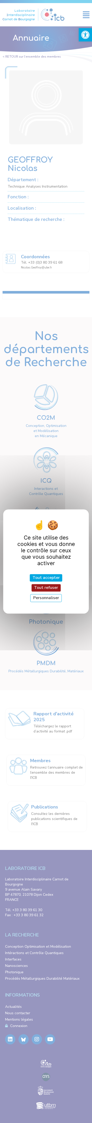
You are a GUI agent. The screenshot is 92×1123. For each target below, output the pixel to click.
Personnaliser (46, 598)
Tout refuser (46, 587)
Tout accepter (46, 577)
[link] (85, 34)
